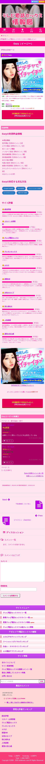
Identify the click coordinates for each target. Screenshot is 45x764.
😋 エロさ (5, 265)
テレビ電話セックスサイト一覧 (15, 612)
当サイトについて (8, 662)
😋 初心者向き (7, 306)
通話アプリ (9, 104)
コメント (4, 561)
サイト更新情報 (8, 666)
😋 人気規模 (6, 320)
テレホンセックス (8, 726)
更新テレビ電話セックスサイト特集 (18, 622)
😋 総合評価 (6, 209)
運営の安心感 (7, 746)
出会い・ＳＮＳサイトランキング (15, 646)
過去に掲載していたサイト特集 (13, 673)
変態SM (5, 733)
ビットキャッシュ (9, 192)
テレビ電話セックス (9, 723)
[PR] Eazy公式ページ (22, 115)
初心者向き (6, 739)
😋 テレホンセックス (9, 251)
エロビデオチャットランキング (15, 637)
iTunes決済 (21, 188)
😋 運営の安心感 (8, 334)
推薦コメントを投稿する (34, 476)
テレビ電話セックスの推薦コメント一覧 (17, 669)
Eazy (10, 55)
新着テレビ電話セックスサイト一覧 (18, 617)
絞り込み (11, 425)
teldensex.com (24, 760)
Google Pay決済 (8, 188)
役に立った (7, 441)
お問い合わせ (7, 676)
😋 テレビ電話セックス (10, 238)
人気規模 (5, 743)
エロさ (4, 729)
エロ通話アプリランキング (13, 651)
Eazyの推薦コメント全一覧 (33, 473)
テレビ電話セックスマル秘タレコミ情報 (18, 627)
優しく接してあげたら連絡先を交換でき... (20, 702)
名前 (22, 586)
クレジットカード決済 (35, 188)
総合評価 (5, 716)
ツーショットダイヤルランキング (15, 641)
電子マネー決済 (22, 192)
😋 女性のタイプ (8, 293)
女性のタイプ (7, 736)
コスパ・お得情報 (8, 719)
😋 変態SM (6, 279)
